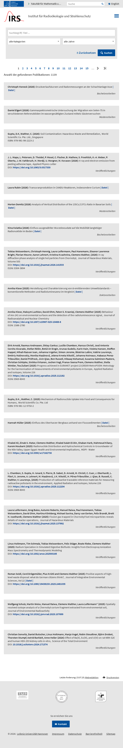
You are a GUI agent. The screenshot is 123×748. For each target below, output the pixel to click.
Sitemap (110, 733)
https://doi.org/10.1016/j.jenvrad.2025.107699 (38, 614)
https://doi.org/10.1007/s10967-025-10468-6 (37, 321)
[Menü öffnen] (116, 17)
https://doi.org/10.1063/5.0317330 (31, 167)
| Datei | (104, 187)
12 (69, 68)
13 (75, 68)
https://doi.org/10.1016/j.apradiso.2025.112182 (39, 375)
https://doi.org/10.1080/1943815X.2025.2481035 (39, 583)
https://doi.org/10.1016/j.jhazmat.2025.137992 (38, 523)
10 (58, 68)
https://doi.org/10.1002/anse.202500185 (35, 553)
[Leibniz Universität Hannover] (14, 4)
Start (102, 4)
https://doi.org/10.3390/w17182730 (32, 452)
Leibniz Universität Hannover (32, 733)
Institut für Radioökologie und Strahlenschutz (59, 16)
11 (63, 68)
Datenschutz (75, 733)
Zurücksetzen (87, 53)
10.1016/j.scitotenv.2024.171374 (30, 644)
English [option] (115, 3)
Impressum (58, 733)
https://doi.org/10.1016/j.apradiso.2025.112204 (39, 486)
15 (87, 68)
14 (81, 68)
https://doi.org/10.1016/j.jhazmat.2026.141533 (38, 264)
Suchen (108, 52)
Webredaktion (91, 677)
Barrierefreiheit (94, 733)
